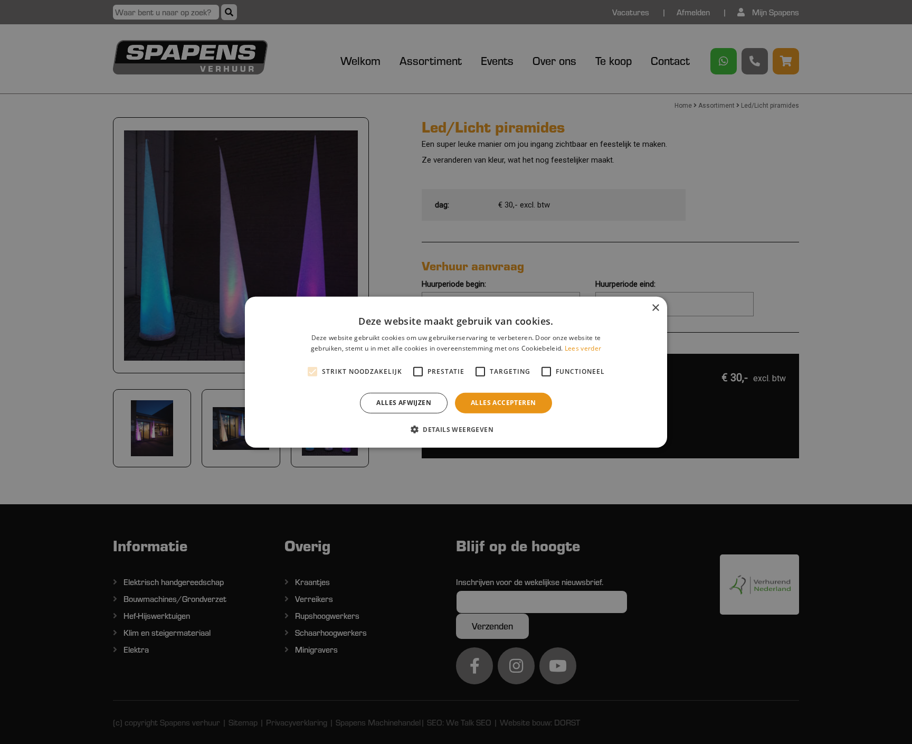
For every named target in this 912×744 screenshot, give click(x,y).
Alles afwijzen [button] (403, 402)
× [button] (655, 308)
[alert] (456, 372)
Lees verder (583, 348)
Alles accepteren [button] (503, 402)
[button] (456, 429)
